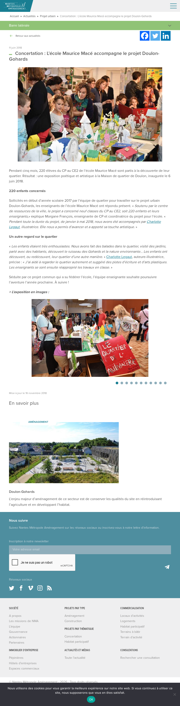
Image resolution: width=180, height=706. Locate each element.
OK (91, 699)
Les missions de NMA (23, 621)
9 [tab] (155, 383)
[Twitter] (155, 36)
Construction (73, 621)
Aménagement (74, 616)
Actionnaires (17, 637)
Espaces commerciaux (24, 668)
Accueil (14, 16)
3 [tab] (126, 383)
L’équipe (14, 626)
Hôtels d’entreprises (23, 663)
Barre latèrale (19, 25)
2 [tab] (122, 383)
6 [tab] (141, 383)
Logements (127, 621)
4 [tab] (131, 383)
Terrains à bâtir (130, 632)
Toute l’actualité (75, 658)
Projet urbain (48, 16)
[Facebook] (144, 36)
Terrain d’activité (131, 637)
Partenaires (16, 642)
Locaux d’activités (132, 616)
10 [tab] (160, 383)
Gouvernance (18, 632)
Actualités (29, 16)
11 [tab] (165, 383)
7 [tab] (146, 383)
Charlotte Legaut (119, 257)
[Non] (174, 694)
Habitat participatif (77, 642)
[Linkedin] (166, 36)
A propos (15, 616)
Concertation (73, 636)
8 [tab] (150, 383)
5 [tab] (136, 383)
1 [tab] (117, 383)
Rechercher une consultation (140, 658)
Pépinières (16, 658)
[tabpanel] (90, 338)
